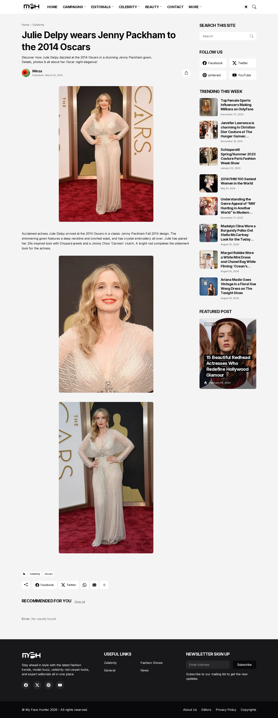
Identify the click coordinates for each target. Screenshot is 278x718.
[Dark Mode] (244, 7)
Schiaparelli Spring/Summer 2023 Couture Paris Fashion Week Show (238, 156)
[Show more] (104, 585)
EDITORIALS (101, 7)
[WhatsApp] (84, 585)
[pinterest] (48, 685)
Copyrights (248, 710)
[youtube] (60, 685)
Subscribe (244, 665)
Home (25, 24)
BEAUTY (152, 7)
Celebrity (38, 24)
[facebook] (26, 685)
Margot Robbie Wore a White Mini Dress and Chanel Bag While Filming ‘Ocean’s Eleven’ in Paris (238, 259)
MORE (194, 7)
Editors (206, 710)
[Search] (252, 7)
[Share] (186, 73)
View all (80, 601)
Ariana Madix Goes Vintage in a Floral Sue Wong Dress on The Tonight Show (238, 286)
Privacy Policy (226, 710)
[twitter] (37, 685)
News (145, 670)
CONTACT (175, 7)
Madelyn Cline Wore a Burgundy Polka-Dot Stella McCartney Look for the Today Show (238, 233)
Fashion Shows (152, 663)
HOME (52, 7)
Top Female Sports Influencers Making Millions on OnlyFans (237, 104)
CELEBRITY (128, 7)
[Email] (94, 585)
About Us (190, 710)
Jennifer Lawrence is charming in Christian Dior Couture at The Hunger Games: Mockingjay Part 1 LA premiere (238, 130)
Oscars (49, 573)
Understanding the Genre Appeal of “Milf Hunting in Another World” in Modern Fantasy (238, 206)
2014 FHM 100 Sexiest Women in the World (238, 181)
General (109, 670)
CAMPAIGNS (73, 7)
